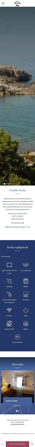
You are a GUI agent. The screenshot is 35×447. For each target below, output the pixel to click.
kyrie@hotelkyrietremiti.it (17, 424)
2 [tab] (4, 183)
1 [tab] (2, 183)
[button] (2, 95)
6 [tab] (11, 183)
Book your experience (17, 444)
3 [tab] (6, 183)
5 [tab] (9, 183)
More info (17, 405)
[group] (17, 389)
